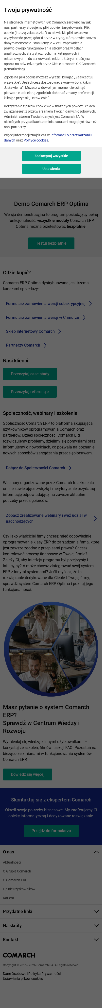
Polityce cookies (36, 140)
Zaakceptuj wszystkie (51, 156)
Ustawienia (51, 169)
